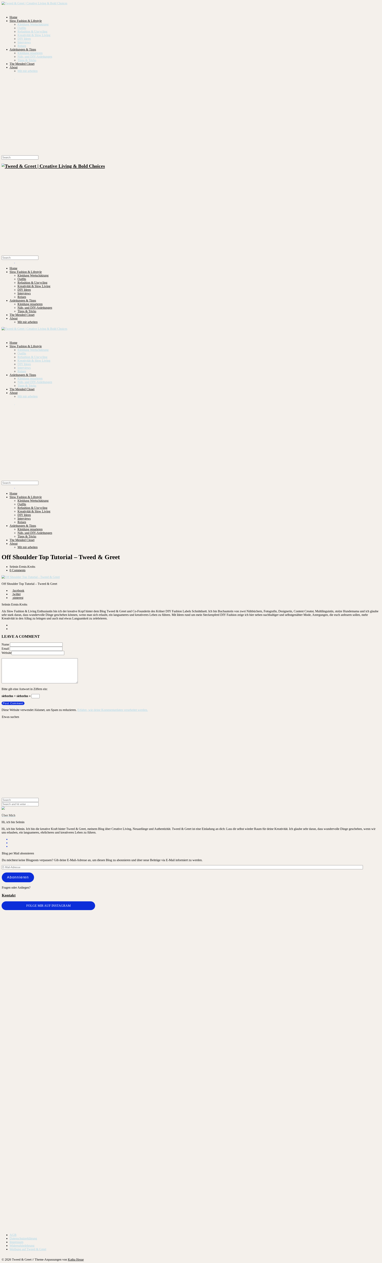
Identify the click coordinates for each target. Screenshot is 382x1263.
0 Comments (17, 570)
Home (13, 17)
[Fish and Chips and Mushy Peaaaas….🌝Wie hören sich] (159, 935)
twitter (16, 594)
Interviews (24, 42)
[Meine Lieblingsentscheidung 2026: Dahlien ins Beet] (285, 941)
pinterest (17, 597)
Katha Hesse (76, 1259)
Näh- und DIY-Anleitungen (35, 56)
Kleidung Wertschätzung (33, 24)
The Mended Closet (22, 63)
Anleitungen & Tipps (23, 49)
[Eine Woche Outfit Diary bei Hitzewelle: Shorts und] (96, 921)
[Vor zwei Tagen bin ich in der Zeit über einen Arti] (348, 1003)
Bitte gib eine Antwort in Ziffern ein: (25, 689)
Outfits (22, 28)
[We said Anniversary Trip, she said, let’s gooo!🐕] (33, 1094)
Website (7, 652)
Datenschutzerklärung (23, 1238)
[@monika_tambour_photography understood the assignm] (159, 1136)
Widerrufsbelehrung (22, 1245)
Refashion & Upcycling (32, 31)
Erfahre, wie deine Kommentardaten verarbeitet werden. (112, 710)
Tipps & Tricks (27, 60)
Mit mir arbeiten (28, 71)
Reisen (22, 46)
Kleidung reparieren (30, 53)
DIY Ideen (24, 38)
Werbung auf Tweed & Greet (28, 1249)
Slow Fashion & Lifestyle (26, 20)
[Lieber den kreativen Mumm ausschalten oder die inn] (33, 928)
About (14, 67)
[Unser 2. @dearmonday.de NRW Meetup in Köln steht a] (348, 1140)
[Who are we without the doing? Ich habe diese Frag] (222, 1136)
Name (5, 644)
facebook (18, 590)
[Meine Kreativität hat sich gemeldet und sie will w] (222, 966)
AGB (13, 1235)
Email (5, 648)
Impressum (16, 1242)
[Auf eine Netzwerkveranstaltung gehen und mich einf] (96, 1159)
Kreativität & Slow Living (34, 35)
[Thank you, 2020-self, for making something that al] (285, 1098)
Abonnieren (18, 877)
